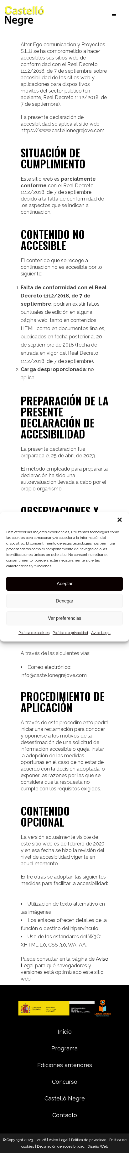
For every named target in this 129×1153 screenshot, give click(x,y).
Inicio (65, 1031)
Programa (64, 1048)
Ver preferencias (64, 618)
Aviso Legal (101, 632)
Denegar (64, 600)
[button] (119, 520)
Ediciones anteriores (64, 1065)
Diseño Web (97, 1146)
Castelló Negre (64, 1098)
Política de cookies (33, 632)
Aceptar (65, 583)
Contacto (64, 1115)
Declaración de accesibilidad (61, 1146)
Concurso (64, 1081)
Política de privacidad (70, 632)
